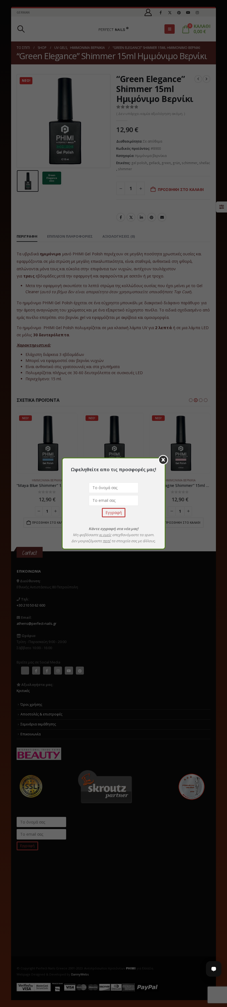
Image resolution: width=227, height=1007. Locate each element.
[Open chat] (213, 969)
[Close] (163, 460)
